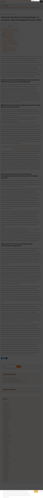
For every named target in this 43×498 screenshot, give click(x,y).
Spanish (33, 0)
